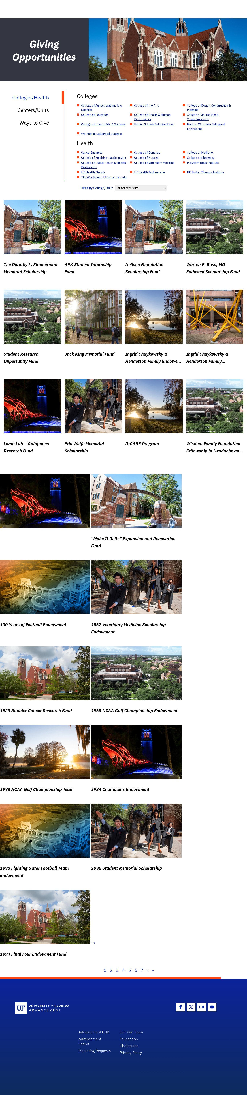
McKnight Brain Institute (203, 163)
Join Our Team (131, 1032)
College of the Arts (146, 105)
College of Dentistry (147, 152)
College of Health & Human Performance (152, 117)
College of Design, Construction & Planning (209, 108)
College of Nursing (146, 158)
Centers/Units (33, 110)
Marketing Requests (95, 1050)
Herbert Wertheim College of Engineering (206, 126)
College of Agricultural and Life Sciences (101, 108)
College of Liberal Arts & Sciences (103, 124)
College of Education (94, 115)
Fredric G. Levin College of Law (154, 124)
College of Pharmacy (200, 158)
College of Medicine (200, 152)
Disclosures (129, 1045)
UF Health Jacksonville (149, 172)
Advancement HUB (94, 1032)
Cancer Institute (91, 152)
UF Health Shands (93, 172)
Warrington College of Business (101, 134)
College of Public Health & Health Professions (103, 165)
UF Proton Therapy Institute (205, 172)
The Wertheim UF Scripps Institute (104, 177)
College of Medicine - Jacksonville (103, 158)
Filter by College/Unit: (96, 188)
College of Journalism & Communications (203, 117)
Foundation (129, 1038)
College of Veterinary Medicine (154, 163)
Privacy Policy (131, 1052)
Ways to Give (34, 122)
